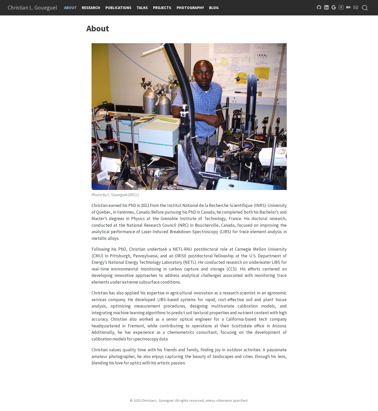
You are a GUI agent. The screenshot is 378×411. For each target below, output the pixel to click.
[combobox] (365, 7)
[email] (356, 7)
